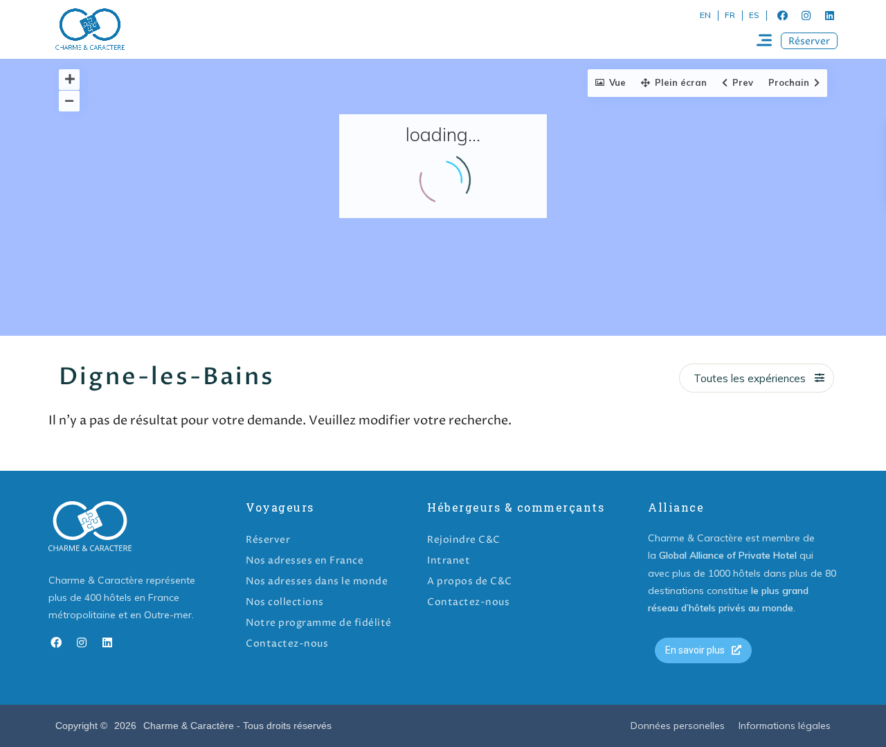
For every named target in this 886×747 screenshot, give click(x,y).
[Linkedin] (829, 15)
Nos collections (285, 602)
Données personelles (678, 725)
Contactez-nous (287, 643)
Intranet (448, 560)
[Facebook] (782, 15)
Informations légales (785, 725)
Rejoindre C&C (463, 539)
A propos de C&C (469, 581)
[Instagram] (805, 15)
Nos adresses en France (304, 560)
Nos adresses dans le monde (317, 581)
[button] (809, 41)
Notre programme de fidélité (319, 622)
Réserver (268, 539)
